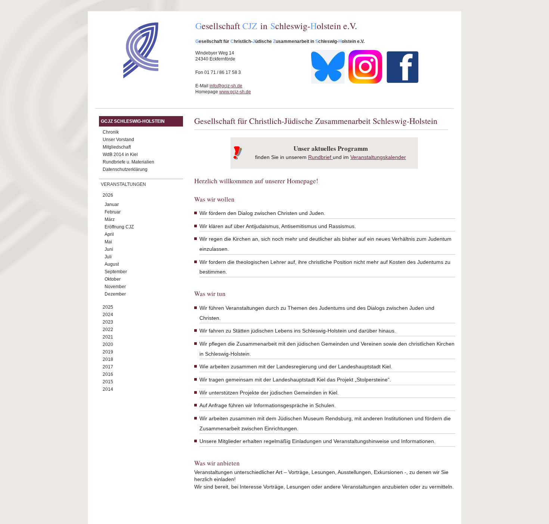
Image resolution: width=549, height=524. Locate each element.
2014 (108, 389)
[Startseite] (127, 76)
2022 (108, 329)
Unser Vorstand (118, 139)
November (115, 286)
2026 (108, 195)
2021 (108, 337)
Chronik (111, 132)
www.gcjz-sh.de (235, 91)
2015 (108, 381)
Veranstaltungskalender (378, 157)
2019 (108, 352)
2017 (108, 366)
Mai (108, 241)
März (110, 219)
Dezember (115, 294)
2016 (108, 374)
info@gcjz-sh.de (226, 85)
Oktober (113, 279)
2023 (108, 322)
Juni (109, 249)
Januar (112, 204)
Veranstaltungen (123, 184)
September (116, 271)
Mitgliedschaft (117, 147)
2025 (108, 307)
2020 (108, 344)
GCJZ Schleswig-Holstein (133, 121)
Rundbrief (319, 157)
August (112, 264)
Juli (108, 256)
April (109, 234)
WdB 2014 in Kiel (120, 154)
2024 (108, 314)
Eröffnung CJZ (119, 227)
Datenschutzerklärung (125, 169)
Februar (113, 212)
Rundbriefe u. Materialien (128, 162)
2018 (108, 359)
